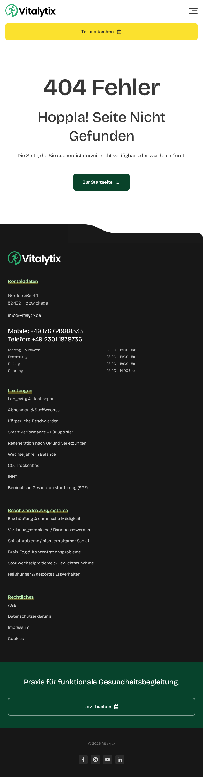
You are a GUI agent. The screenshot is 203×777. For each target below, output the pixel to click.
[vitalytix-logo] (30, 6)
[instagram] (95, 759)
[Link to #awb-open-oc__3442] (193, 11)
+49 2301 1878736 (57, 339)
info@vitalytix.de (24, 315)
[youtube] (107, 759)
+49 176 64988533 (56, 331)
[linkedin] (119, 759)
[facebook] (83, 759)
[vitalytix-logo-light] (34, 253)
